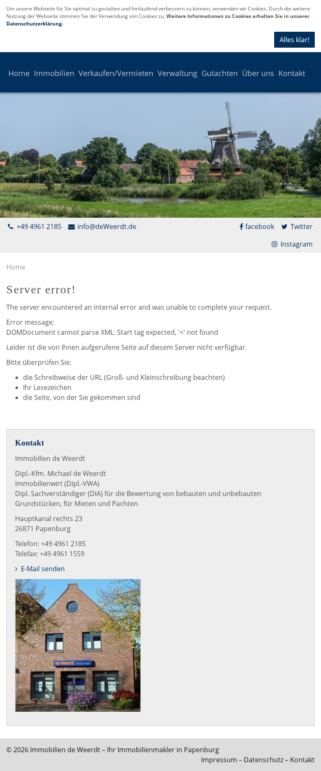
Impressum (219, 759)
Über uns (258, 73)
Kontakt (291, 73)
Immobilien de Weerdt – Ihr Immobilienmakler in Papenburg (124, 749)
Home (19, 73)
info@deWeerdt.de (106, 226)
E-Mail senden (42, 568)
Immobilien (54, 73)
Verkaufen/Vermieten (116, 73)
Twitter (301, 226)
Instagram (296, 244)
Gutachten (219, 73)
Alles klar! (294, 39)
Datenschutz (263, 759)
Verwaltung (177, 73)
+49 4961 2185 (38, 226)
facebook (259, 226)
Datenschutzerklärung (34, 23)
